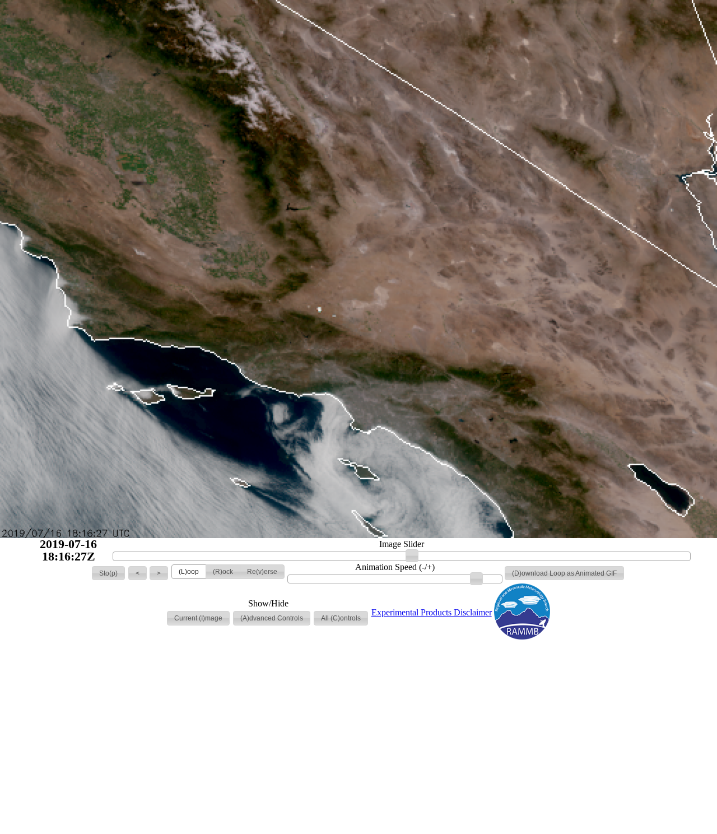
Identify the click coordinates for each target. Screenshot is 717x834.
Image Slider (401, 544)
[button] (108, 573)
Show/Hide (268, 603)
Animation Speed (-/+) (395, 567)
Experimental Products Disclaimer (431, 612)
